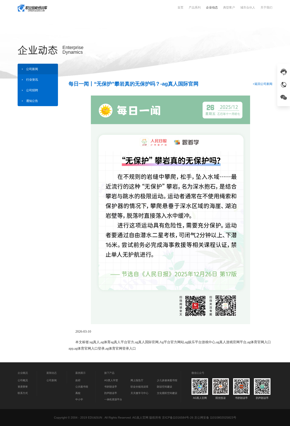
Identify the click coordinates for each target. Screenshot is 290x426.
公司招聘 (32, 90)
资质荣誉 (23, 386)
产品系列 (195, 7)
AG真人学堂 (111, 380)
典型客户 (229, 7)
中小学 (79, 399)
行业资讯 (32, 79)
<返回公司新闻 (262, 84)
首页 (180, 7)
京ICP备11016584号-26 (177, 417)
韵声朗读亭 (110, 393)
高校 (77, 393)
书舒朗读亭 (110, 386)
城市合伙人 (247, 7)
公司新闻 (32, 69)
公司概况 (23, 380)
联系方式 (23, 393)
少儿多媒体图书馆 (167, 380)
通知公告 (32, 101)
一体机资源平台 (113, 399)
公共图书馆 (81, 386)
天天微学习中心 (139, 393)
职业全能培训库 (139, 386)
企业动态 (212, 7)
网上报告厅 (137, 380)
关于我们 (266, 7)
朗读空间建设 (164, 386)
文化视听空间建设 (167, 393)
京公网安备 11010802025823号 (215, 417)
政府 (77, 380)
